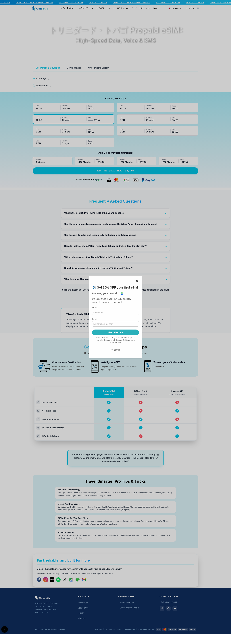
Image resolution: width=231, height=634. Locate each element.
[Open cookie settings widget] (4, 629)
